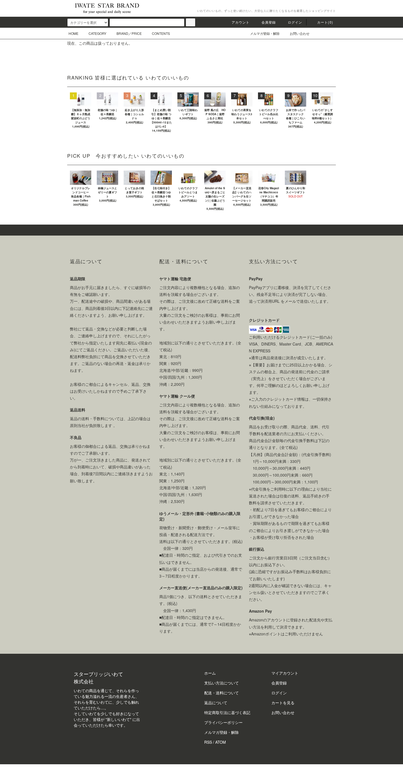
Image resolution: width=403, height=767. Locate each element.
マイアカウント (284, 673)
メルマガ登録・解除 (265, 33)
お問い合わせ (300, 33)
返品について (215, 702)
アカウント (241, 22)
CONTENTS (161, 33)
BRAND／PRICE (129, 33)
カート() (325, 22)
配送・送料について (221, 692)
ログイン (295, 22)
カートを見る (282, 702)
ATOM (220, 742)
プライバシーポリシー (223, 722)
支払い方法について (221, 683)
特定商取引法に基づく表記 (227, 712)
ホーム (210, 673)
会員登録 (269, 22)
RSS (208, 742)
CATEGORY (97, 33)
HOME (73, 33)
